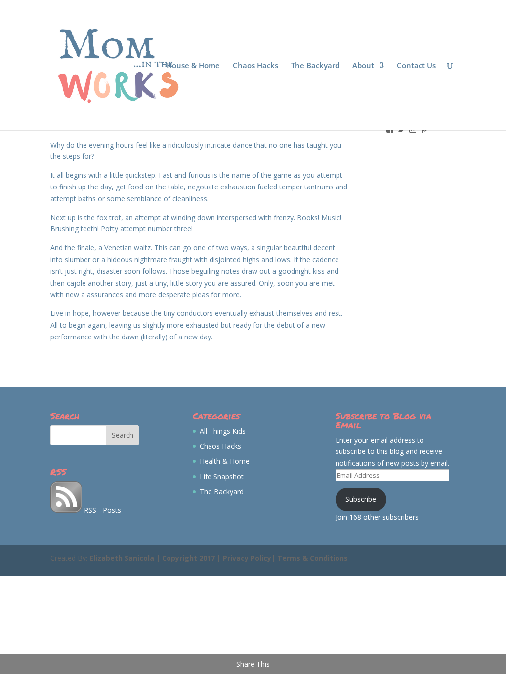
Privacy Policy (247, 557)
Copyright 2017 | (192, 557)
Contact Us (416, 66)
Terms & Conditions (312, 557)
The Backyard (315, 66)
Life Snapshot (222, 476)
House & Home (193, 66)
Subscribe (360, 499)
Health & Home (225, 461)
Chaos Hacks (255, 66)
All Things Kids (223, 431)
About (363, 66)
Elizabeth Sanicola (121, 557)
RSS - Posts (101, 510)
